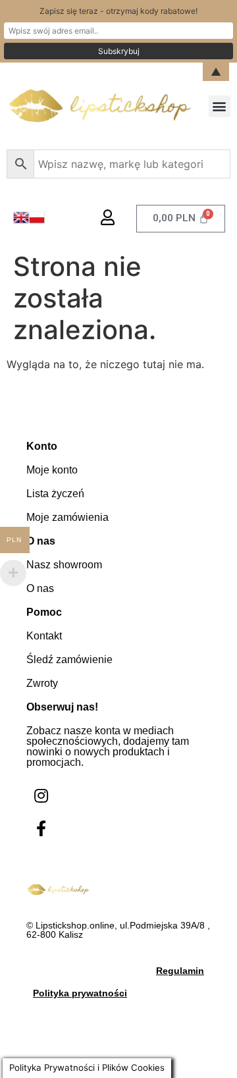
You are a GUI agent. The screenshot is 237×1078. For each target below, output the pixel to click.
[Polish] (37, 221)
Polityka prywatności (80, 993)
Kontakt (44, 635)
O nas (40, 588)
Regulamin (180, 970)
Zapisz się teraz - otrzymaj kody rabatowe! (119, 11)
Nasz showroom (64, 564)
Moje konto (52, 469)
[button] (219, 106)
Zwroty (42, 683)
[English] (21, 221)
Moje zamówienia (67, 517)
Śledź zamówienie (69, 659)
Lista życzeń (55, 493)
